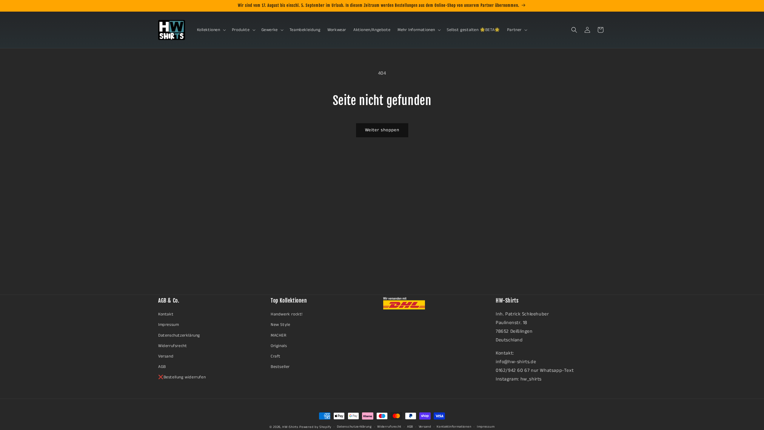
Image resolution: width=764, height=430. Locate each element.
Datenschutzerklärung (179, 335)
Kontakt (165, 314)
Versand (165, 356)
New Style (280, 325)
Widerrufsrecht (172, 346)
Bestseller (280, 367)
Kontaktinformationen (454, 426)
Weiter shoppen (382, 130)
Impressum (168, 325)
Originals (279, 346)
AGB (162, 367)
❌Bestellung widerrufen (182, 377)
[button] (210, 30)
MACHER (278, 335)
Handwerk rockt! (287, 314)
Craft (276, 356)
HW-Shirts (290, 427)
